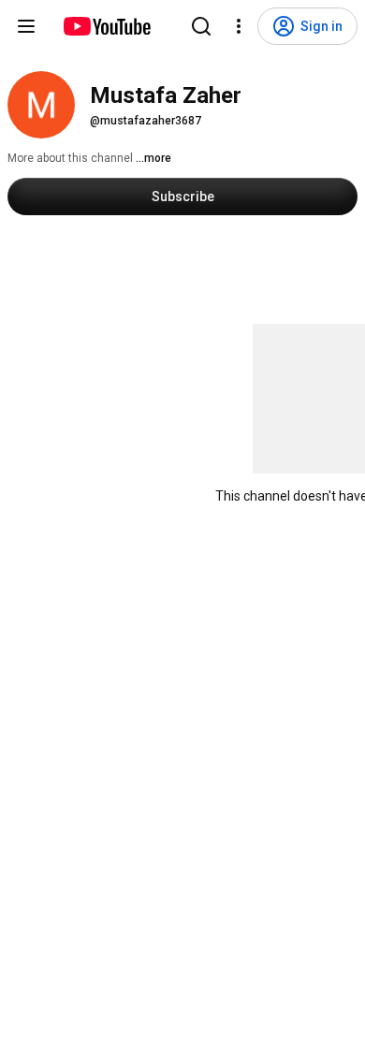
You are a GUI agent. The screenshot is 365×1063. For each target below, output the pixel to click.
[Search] (201, 26)
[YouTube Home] (106, 26)
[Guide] (26, 26)
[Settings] (238, 26)
